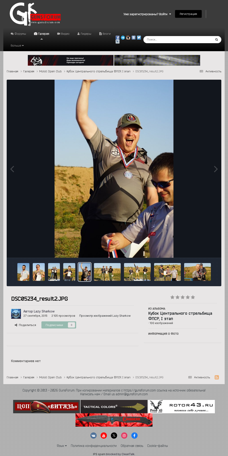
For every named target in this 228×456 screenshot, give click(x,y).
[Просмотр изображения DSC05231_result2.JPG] (107, 272)
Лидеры (85, 33)
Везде (201, 39)
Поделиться (26, 325)
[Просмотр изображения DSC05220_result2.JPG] (167, 272)
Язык (61, 446)
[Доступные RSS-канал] (216, 377)
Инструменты (202, 249)
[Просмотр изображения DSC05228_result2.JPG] (137, 272)
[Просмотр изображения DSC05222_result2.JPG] (197, 272)
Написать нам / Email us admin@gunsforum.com (114, 394)
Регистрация (188, 13)
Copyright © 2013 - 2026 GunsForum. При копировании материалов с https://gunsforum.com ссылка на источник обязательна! (114, 390)
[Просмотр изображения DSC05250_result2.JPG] (23, 272)
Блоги (106, 33)
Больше (16, 45)
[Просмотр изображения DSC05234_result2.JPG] (85, 272)
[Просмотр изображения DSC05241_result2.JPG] (69, 272)
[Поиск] (216, 39)
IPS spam (99, 454)
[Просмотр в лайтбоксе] (114, 169)
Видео (64, 33)
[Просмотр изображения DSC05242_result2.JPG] (54, 272)
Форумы (20, 33)
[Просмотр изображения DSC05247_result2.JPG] (39, 272)
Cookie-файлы (157, 446)
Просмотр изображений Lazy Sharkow (105, 315)
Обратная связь (132, 446)
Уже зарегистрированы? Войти (146, 14)
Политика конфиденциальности (94, 446)
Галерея (43, 33)
